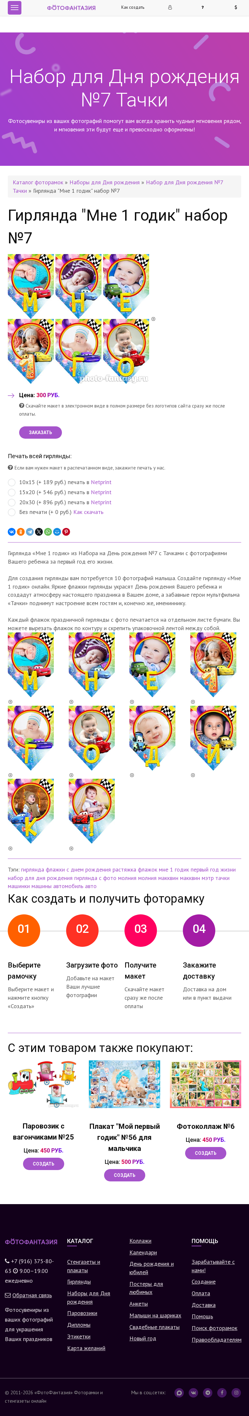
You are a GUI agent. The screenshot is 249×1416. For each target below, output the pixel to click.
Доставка (204, 1305)
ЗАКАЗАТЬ (40, 432)
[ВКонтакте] (12, 532)
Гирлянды (79, 1281)
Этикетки (78, 1336)
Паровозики (82, 1313)
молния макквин (158, 878)
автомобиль (68, 886)
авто (91, 886)
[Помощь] (205, 7)
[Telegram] (30, 532)
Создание (204, 1281)
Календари (143, 1252)
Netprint (101, 482)
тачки (222, 878)
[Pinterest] (66, 532)
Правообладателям (217, 1339)
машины (41, 886)
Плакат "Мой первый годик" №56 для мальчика (124, 1137)
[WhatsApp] (48, 532)
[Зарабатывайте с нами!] (239, 7)
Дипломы (78, 1324)
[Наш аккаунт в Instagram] (236, 1393)
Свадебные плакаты (154, 1327)
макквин (190, 878)
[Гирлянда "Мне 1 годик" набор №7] (82, 318)
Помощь (202, 1316)
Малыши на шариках (155, 1315)
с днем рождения (88, 869)
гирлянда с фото (95, 878)
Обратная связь (32, 1295)
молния (127, 878)
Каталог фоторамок (38, 182)
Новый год (142, 1338)
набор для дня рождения (40, 878)
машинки (19, 886)
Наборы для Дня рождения (104, 182)
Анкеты (138, 1303)
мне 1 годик (174, 869)
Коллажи (140, 1240)
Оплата (201, 1293)
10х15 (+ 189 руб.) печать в (65, 482)
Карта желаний (86, 1348)
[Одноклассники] (21, 532)
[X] (39, 532)
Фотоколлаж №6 (206, 1126)
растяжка (124, 869)
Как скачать (88, 512)
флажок (147, 869)
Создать (43, 1163)
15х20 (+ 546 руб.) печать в (65, 492)
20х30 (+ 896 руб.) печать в (65, 502)
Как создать (132, 7)
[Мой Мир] (57, 532)
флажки (55, 869)
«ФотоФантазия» (53, 1392)
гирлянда (32, 869)
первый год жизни (213, 869)
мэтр (208, 878)
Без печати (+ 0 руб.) (61, 512)
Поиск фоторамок (214, 1328)
